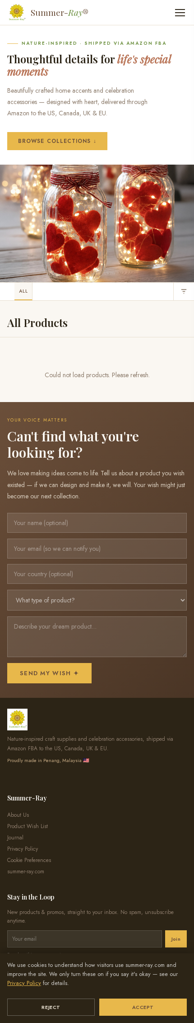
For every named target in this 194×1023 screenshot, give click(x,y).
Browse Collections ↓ (57, 141)
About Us (18, 815)
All (23, 291)
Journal (15, 838)
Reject (51, 1007)
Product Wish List (27, 826)
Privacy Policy (24, 983)
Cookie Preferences (29, 860)
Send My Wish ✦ (49, 673)
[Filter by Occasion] (183, 291)
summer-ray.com (25, 871)
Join (175, 938)
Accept (143, 1007)
